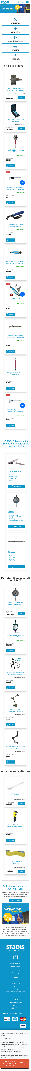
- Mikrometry (11, 519)
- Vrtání (10, 555)
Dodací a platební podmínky (15, 970)
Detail (22, 98)
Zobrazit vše (17, 486)
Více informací (15, 900)
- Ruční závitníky (12, 561)
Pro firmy (15, 989)
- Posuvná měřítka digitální (15, 520)
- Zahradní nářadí (13, 476)
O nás (15, 987)
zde (20, 1051)
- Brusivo (10, 480)
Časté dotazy (15, 973)
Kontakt (16, 977)
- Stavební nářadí (13, 475)
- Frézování (11, 559)
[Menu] (27, 2)
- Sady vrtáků (11, 557)
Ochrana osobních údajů (15, 968)
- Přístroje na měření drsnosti (16, 517)
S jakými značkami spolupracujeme (15, 991)
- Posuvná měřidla (13, 515)
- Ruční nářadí (12, 478)
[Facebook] (15, 956)
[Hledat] (18, 2)
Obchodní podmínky (15, 966)
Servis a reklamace (15, 975)
